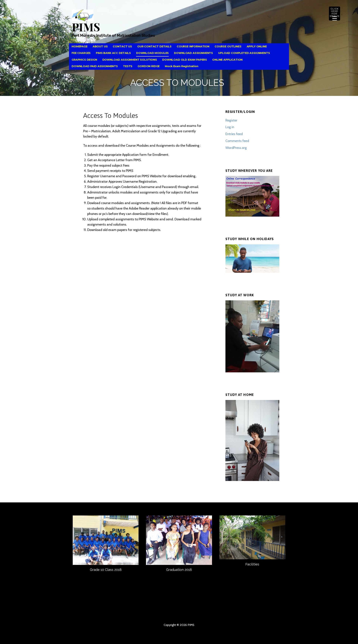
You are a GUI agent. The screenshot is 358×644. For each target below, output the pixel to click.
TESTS (127, 66)
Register (231, 120)
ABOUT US (100, 46)
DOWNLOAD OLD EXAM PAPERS (184, 59)
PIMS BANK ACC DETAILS (113, 53)
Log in (229, 127)
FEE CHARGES (81, 53)
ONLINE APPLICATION (227, 59)
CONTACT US (122, 46)
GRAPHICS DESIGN (84, 59)
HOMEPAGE (79, 46)
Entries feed (234, 134)
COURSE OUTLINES (228, 46)
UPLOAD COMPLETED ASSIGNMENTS (244, 53)
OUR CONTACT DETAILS (154, 46)
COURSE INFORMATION (193, 46)
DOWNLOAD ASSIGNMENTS (193, 53)
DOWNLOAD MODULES (152, 53)
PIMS (86, 26)
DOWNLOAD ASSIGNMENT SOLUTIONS (129, 59)
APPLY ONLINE (257, 46)
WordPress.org (236, 148)
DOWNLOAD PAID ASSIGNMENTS (95, 66)
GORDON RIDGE (149, 66)
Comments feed (237, 141)
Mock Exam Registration (181, 66)
